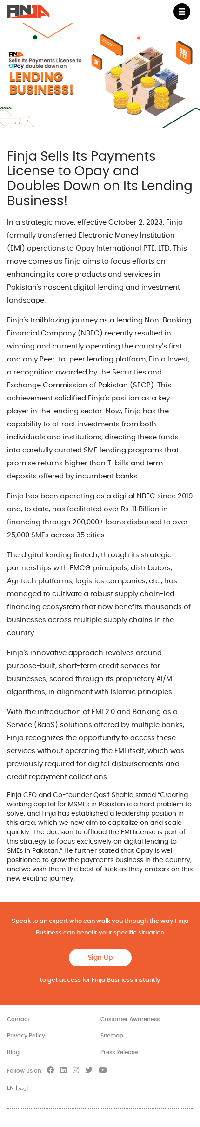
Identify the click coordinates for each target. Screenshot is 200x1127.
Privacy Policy (26, 1035)
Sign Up (100, 957)
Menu (181, 11)
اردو (23, 1088)
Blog (13, 1052)
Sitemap (111, 1035)
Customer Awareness (130, 1019)
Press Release (119, 1052)
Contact (18, 1019)
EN (10, 1088)
